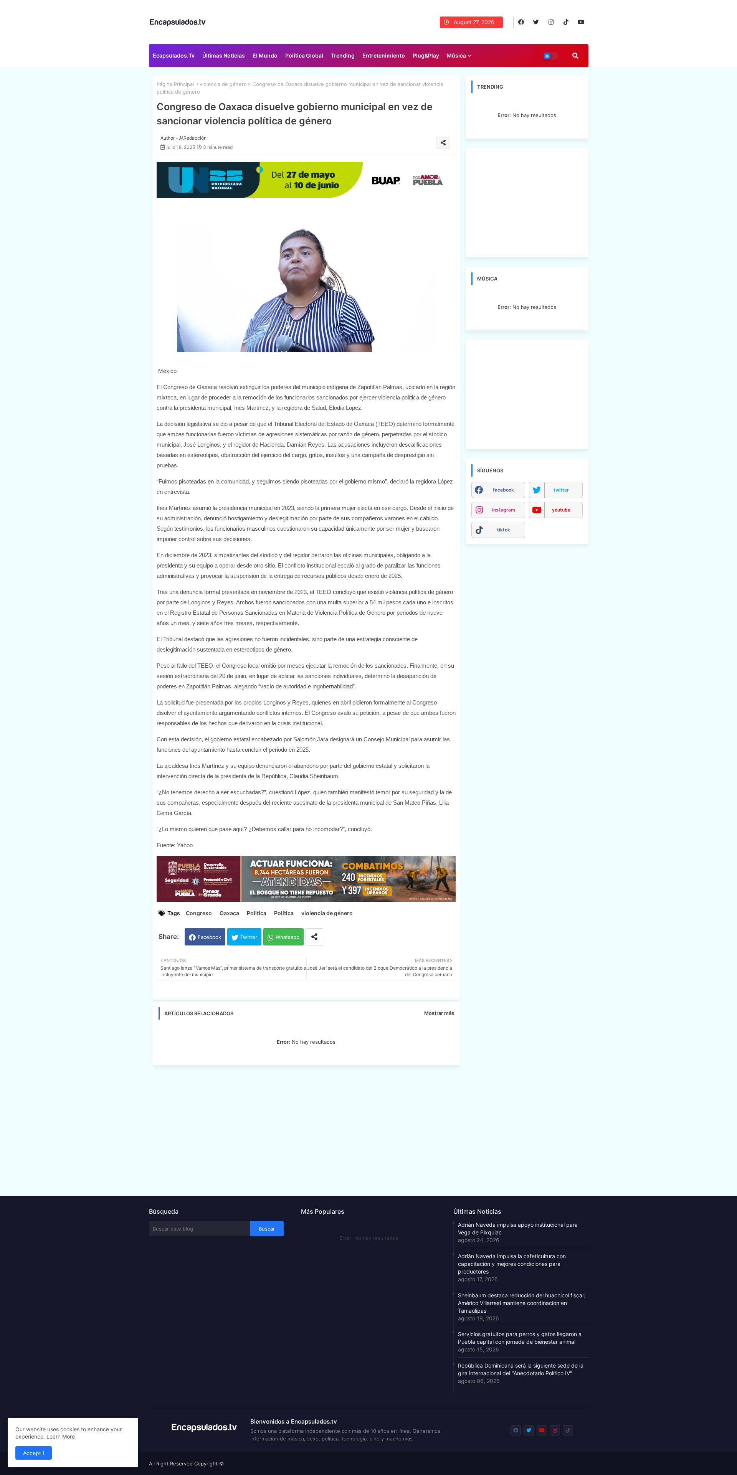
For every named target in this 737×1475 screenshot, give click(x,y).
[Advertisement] (310, 1128)
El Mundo (265, 55)
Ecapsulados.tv (174, 55)
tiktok (503, 530)
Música (456, 55)
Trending (343, 55)
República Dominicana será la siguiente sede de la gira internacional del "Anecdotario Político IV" (520, 1369)
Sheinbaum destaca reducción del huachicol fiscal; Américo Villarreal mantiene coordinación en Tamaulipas (521, 1303)
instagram (503, 510)
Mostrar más (439, 1013)
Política (284, 913)
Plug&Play (426, 55)
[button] (575, 55)
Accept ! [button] (33, 1453)
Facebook (209, 937)
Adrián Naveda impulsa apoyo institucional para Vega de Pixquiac (518, 1228)
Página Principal (175, 84)
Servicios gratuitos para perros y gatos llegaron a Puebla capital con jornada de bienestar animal (520, 1338)
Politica (256, 913)
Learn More (60, 1436)
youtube (561, 510)
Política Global (304, 55)
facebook (503, 490)
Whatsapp (287, 937)
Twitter (248, 937)
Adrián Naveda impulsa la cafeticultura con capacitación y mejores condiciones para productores (512, 1264)
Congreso (199, 913)
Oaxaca (229, 913)
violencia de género (223, 84)
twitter (561, 490)
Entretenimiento (383, 55)
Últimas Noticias (223, 55)
